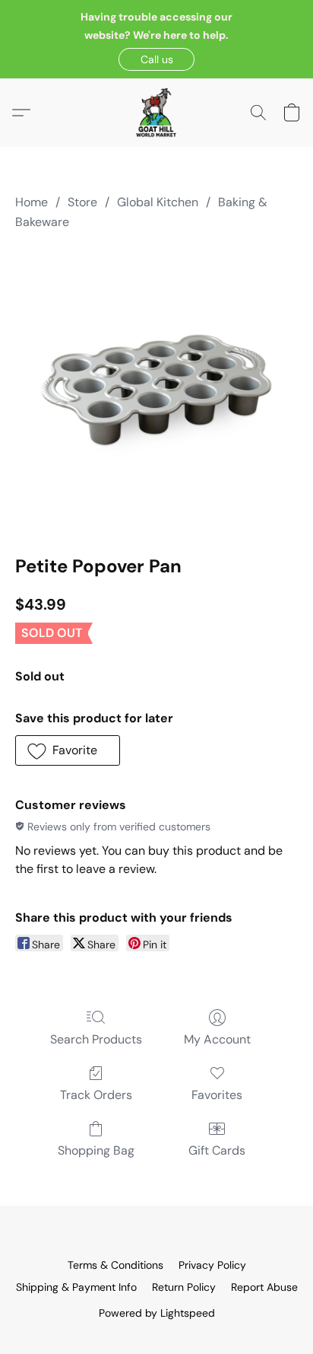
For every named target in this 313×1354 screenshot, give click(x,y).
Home (31, 202)
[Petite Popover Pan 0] (156, 389)
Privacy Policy (212, 1265)
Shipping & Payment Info (76, 1287)
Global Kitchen (157, 202)
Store (82, 202)
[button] (156, 59)
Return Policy (184, 1287)
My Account (217, 1039)
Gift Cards (216, 1150)
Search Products (96, 1039)
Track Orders (96, 1095)
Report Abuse (264, 1287)
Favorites (216, 1095)
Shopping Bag (96, 1150)
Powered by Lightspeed (157, 1313)
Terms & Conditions (115, 1265)
